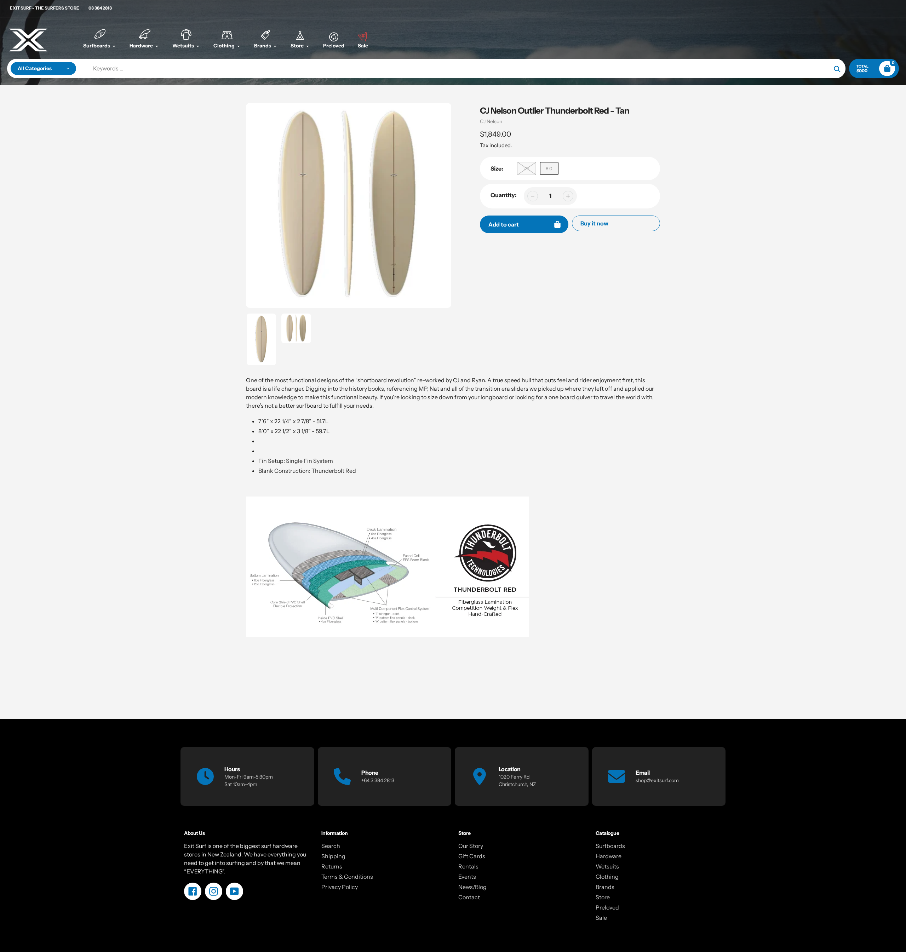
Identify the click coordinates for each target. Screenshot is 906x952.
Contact (469, 897)
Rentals (468, 866)
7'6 (526, 168)
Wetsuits (607, 866)
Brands (605, 886)
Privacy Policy (339, 886)
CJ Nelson (491, 121)
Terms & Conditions (347, 876)
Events (467, 876)
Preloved (607, 907)
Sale (601, 917)
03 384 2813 (100, 8)
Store (603, 897)
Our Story (470, 845)
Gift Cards (471, 856)
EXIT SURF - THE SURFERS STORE (44, 8)
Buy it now (594, 223)
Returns (331, 866)
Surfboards (610, 845)
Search (330, 845)
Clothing (607, 876)
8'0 (549, 168)
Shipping (333, 856)
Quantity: (504, 195)
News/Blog (472, 886)
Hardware (608, 856)
